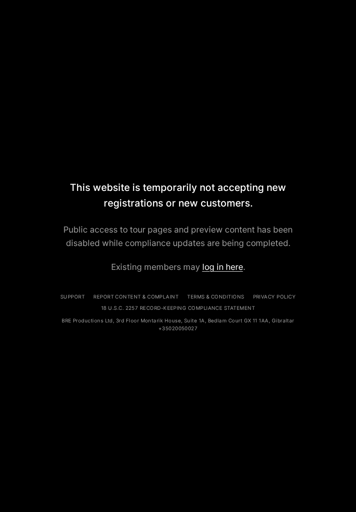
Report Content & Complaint (135, 297)
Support (72, 297)
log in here (222, 267)
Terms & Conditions (215, 297)
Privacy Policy (274, 297)
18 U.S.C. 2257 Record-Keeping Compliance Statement (178, 308)
